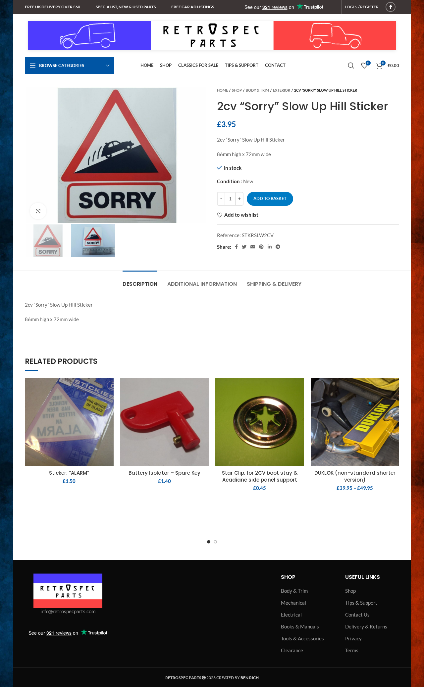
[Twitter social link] (244, 246)
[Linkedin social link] (270, 246)
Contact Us (357, 615)
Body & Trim (257, 90)
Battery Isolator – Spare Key (164, 472)
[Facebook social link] (391, 7)
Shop (237, 90)
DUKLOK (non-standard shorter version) (355, 476)
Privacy (353, 638)
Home (222, 90)
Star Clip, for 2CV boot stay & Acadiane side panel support (259, 476)
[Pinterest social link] (261, 246)
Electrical (291, 615)
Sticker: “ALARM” (69, 472)
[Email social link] (252, 246)
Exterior (281, 90)
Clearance (292, 650)
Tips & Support (361, 603)
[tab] (140, 281)
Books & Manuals (300, 626)
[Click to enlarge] (38, 211)
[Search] (351, 65)
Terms (351, 650)
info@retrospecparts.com (67, 611)
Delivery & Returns (366, 626)
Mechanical (293, 603)
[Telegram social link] (278, 246)
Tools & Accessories (302, 638)
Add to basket (270, 198)
